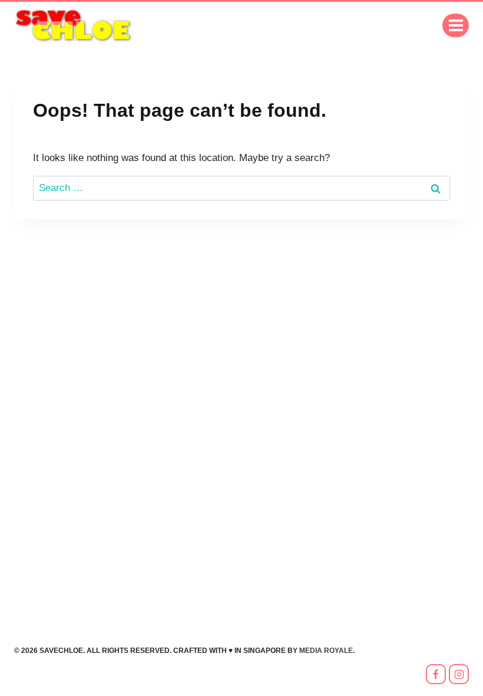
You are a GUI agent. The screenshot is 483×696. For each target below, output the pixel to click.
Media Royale (326, 650)
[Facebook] (436, 674)
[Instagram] (459, 674)
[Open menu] (455, 25)
